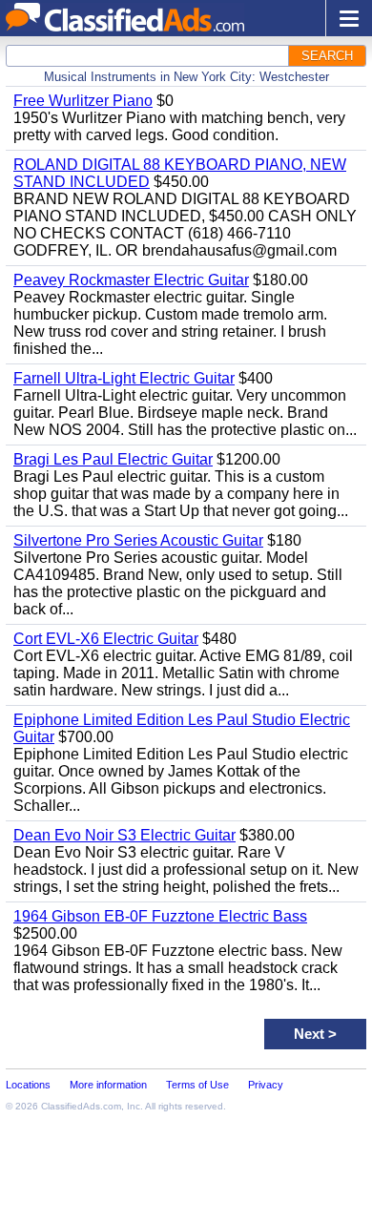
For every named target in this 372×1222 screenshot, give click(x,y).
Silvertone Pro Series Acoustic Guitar (138, 540)
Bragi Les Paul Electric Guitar (113, 459)
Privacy (265, 1084)
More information (108, 1084)
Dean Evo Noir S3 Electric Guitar (124, 835)
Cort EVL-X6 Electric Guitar (105, 639)
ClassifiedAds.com (81, 1106)
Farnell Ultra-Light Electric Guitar (124, 378)
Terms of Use (197, 1084)
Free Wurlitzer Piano (83, 101)
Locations (28, 1084)
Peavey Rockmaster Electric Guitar (131, 280)
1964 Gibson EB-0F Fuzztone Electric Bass (160, 916)
